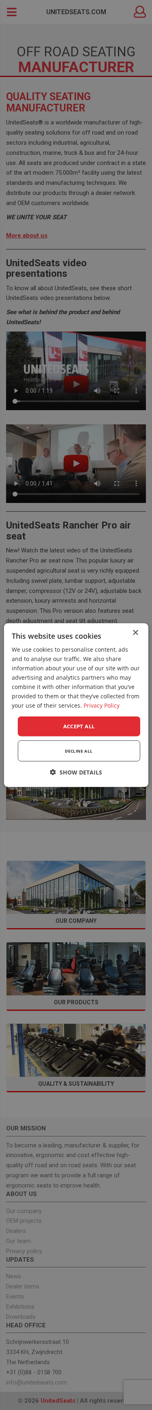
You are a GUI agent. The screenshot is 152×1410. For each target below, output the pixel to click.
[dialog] (76, 705)
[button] (76, 772)
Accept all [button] (79, 726)
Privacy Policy (101, 705)
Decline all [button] (78, 751)
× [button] (135, 632)
